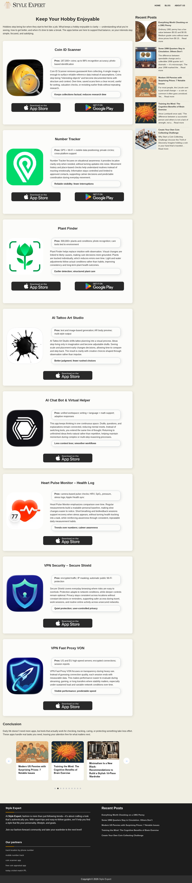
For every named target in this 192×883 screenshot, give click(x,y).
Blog (167, 5)
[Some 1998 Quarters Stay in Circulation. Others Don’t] (145, 58)
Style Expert (105, 879)
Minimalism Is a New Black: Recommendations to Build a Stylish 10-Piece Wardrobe (67, 769)
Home (158, 5)
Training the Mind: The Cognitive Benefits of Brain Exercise (31, 770)
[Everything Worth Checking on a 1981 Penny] (145, 32)
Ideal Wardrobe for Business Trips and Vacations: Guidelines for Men (101, 768)
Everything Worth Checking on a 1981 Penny (123, 815)
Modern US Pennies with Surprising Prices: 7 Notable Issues (171, 80)
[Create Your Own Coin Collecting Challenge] (145, 139)
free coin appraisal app (16, 865)
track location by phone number (20, 850)
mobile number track (15, 855)
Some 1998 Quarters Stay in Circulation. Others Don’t (127, 820)
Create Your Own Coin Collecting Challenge (122, 835)
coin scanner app (13, 860)
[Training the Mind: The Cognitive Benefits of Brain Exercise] (145, 113)
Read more (169, 96)
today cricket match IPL (16, 870)
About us (180, 5)
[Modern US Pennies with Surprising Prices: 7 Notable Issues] (145, 87)
